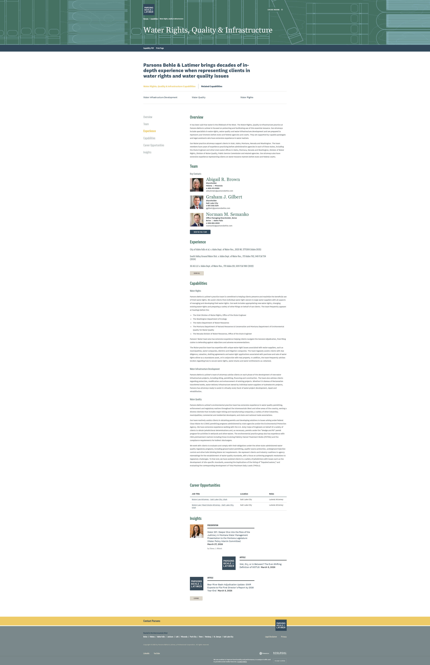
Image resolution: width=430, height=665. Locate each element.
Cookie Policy (242, 662)
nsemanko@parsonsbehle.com (219, 226)
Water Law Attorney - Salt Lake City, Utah (209, 499)
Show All (197, 273)
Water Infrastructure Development (160, 97)
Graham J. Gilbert (224, 197)
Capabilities (169, 86)
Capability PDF (148, 48)
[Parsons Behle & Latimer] (149, 9)
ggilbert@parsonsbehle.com (218, 208)
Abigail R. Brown (223, 180)
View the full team (200, 232)
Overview (147, 117)
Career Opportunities (153, 145)
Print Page (160, 48)
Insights (147, 152)
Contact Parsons (151, 621)
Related (211, 86)
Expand (196, 598)
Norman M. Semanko (227, 214)
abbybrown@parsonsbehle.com (219, 191)
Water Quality (198, 97)
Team (146, 124)
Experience (149, 131)
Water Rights (246, 97)
